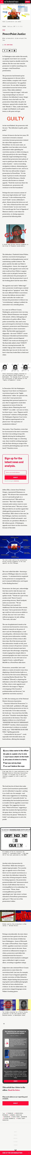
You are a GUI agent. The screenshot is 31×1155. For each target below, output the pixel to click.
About (15, 1131)
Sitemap (16, 1141)
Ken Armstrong (8, 44)
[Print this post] (14, 50)
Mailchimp (16, 481)
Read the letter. (14, 1090)
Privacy (16, 1138)
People (15, 1135)
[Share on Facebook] (4, 50)
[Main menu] (1, 1)
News (3, 30)
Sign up (15, 477)
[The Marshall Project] (10, 1)
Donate (27, 1)
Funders (16, 1145)
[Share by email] (9, 50)
